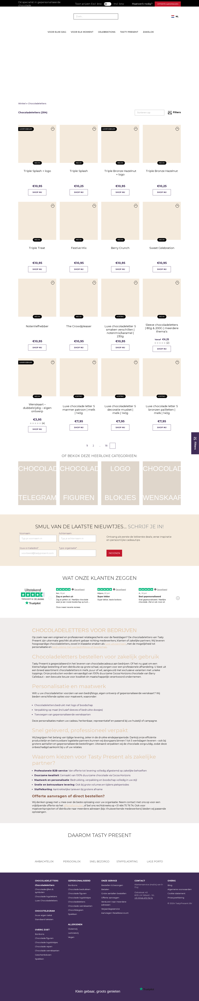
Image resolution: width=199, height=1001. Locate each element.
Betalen (105, 889)
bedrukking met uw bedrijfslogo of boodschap (79, 647)
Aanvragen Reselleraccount (114, 913)
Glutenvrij (72, 929)
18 (106, 445)
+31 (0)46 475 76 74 (143, 898)
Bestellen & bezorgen (112, 885)
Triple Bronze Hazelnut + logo (120, 172)
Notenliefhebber (37, 326)
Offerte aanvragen (167, 4)
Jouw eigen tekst (43, 915)
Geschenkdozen (43, 955)
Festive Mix (79, 248)
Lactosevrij (73, 933)
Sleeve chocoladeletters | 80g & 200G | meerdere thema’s (161, 328)
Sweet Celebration (161, 248)
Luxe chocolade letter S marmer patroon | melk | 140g (78, 409)
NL (177, 16)
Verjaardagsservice (110, 909)
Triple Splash (79, 171)
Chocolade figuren (44, 938)
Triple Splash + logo (37, 171)
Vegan (71, 937)
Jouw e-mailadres (28, 548)
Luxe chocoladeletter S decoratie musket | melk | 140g (120, 409)
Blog (170, 885)
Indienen (114, 553)
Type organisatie (68, 548)
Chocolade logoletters (46, 896)
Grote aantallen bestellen (113, 893)
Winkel (22, 103)
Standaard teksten (44, 919)
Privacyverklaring (176, 897)
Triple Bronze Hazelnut (162, 171)
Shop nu (37, 192)
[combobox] (175, 16)
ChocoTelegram (75, 910)
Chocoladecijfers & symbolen (44, 890)
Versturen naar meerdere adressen (113, 903)
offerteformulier (73, 805)
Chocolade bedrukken (79, 889)
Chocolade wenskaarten (47, 950)
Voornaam (24, 533)
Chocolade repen (43, 946)
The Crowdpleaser (78, 326)
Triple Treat (37, 248)
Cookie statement (176, 893)
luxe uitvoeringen (115, 643)
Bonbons (39, 934)
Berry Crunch (120, 248)
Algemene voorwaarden (180, 889)
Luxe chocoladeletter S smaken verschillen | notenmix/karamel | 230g (120, 331)
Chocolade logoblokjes (46, 942)
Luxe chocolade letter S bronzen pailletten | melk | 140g (162, 409)
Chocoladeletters (44, 885)
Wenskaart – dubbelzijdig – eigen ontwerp (37, 408)
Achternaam (65, 533)
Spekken (39, 959)
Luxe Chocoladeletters (46, 900)
